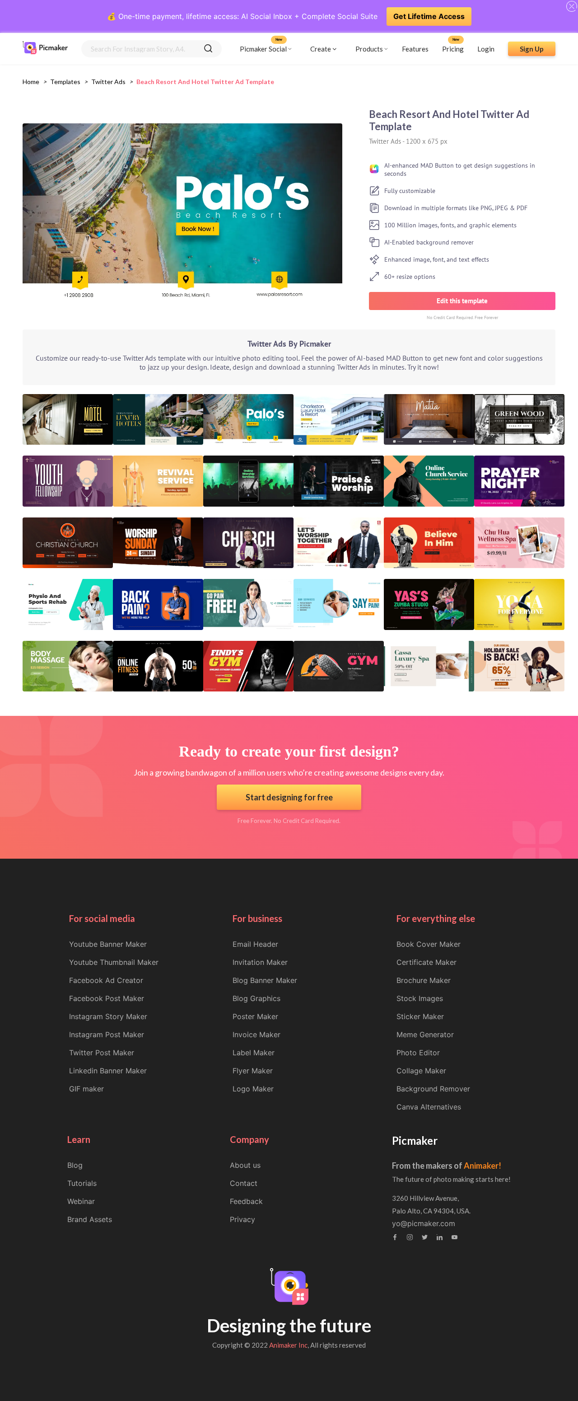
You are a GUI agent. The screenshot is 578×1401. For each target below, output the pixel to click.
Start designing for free (289, 797)
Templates (65, 81)
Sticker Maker (420, 1016)
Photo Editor (418, 1052)
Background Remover (433, 1088)
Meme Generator (425, 1034)
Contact (243, 1183)
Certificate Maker (426, 962)
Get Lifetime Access (429, 16)
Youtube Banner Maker (108, 944)
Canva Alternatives (428, 1106)
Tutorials (82, 1183)
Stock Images (419, 998)
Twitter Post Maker (101, 1052)
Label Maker (254, 1052)
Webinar (81, 1201)
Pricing (453, 48)
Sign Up (532, 48)
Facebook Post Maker (106, 998)
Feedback (246, 1201)
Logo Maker (253, 1088)
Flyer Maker (253, 1070)
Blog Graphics (256, 998)
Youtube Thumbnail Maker (113, 962)
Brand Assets (89, 1219)
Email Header (255, 944)
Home (31, 81)
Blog (75, 1165)
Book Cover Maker (428, 944)
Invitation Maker (260, 962)
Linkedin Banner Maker (108, 1070)
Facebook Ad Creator (106, 980)
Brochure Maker (423, 980)
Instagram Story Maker (108, 1016)
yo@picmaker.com (423, 1223)
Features (415, 48)
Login (485, 48)
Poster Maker (255, 1016)
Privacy (242, 1219)
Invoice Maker (256, 1034)
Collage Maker (421, 1070)
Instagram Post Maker (106, 1034)
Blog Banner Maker (265, 980)
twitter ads (108, 81)
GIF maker (86, 1088)
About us (245, 1165)
